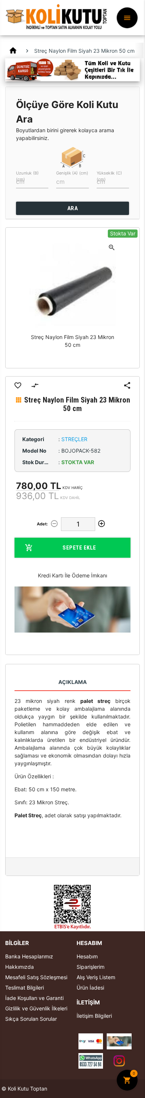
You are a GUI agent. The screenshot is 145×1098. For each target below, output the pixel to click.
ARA (72, 208)
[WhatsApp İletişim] (90, 1060)
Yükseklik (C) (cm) (109, 176)
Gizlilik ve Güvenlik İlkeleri (36, 1008)
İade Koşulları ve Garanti (34, 998)
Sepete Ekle (79, 547)
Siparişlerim (90, 967)
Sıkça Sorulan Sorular (31, 1019)
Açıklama (72, 682)
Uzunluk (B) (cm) (27, 176)
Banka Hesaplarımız (29, 956)
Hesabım (87, 956)
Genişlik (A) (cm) (72, 173)
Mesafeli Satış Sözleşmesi (36, 977)
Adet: (42, 524)
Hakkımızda (19, 967)
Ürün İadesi (90, 987)
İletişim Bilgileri (94, 1016)
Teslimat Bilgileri (24, 987)
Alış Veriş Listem (96, 977)
